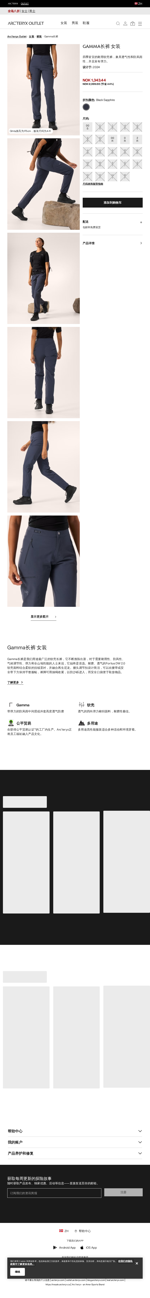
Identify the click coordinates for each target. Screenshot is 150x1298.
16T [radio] (125, 176)
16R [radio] (100, 164)
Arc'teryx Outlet (17, 36)
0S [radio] (100, 127)
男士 (32, 11)
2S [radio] (112, 127)
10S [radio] (100, 139)
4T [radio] (112, 164)
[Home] (26, 23)
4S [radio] (125, 127)
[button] (136, 4)
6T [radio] (125, 164)
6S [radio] (137, 127)
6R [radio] (100, 151)
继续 (17, 1271)
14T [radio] (112, 176)
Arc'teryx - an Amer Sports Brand (88, 1284)
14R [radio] (87, 164)
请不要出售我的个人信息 (37, 1280)
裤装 (39, 36)
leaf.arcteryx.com (115, 1280)
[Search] (118, 23)
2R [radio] (137, 139)
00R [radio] (112, 139)
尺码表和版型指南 (93, 184)
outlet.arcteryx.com (76, 1280)
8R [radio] (112, 151)
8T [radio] (137, 164)
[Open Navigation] (140, 23)
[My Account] (125, 23)
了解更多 (13, 682)
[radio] (86, 107)
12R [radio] (137, 151)
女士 (25, 11)
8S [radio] (87, 139)
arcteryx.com (58, 1280)
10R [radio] (125, 151)
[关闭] (137, 1263)
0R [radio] (125, 139)
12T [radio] (100, 176)
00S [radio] (87, 127)
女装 (31, 36)
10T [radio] (87, 176)
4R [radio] (87, 151)
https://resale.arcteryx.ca (58, 1284)
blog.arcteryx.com (96, 1280)
